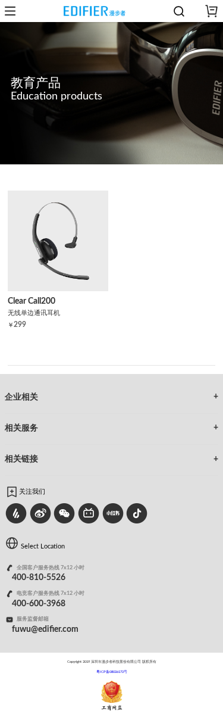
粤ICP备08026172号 (111, 672)
